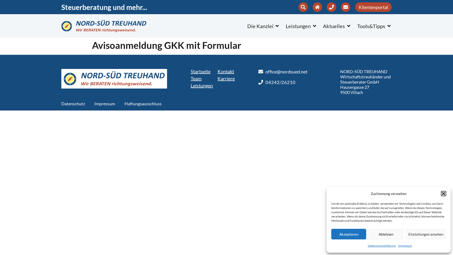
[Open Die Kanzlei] (277, 26)
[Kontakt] (317, 7)
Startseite (200, 71)
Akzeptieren (348, 234)
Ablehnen (386, 234)
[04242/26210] (331, 7)
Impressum (405, 245)
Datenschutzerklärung (382, 245)
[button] (443, 193)
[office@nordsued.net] (345, 7)
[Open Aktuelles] (348, 26)
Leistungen (202, 85)
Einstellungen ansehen (425, 234)
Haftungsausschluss (143, 103)
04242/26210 (280, 82)
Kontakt (226, 71)
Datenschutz (73, 103)
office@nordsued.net (286, 71)
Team (196, 78)
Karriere (226, 78)
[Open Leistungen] (314, 26)
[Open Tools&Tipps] (389, 26)
